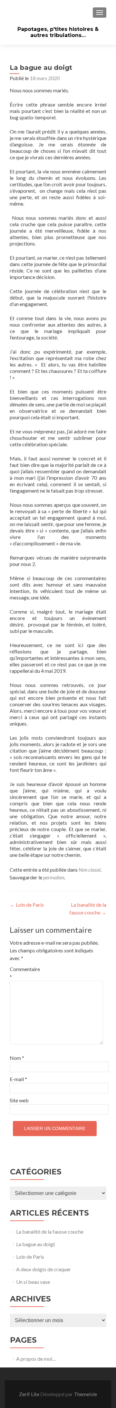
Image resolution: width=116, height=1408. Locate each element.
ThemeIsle (85, 1394)
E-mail (18, 1079)
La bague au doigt (35, 1244)
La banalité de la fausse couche (49, 1231)
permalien (53, 877)
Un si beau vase (33, 1282)
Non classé (90, 869)
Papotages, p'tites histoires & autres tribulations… (58, 32)
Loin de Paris (27, 905)
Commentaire (23, 973)
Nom (17, 1058)
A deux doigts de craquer (43, 1269)
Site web (19, 1100)
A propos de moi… (36, 1359)
